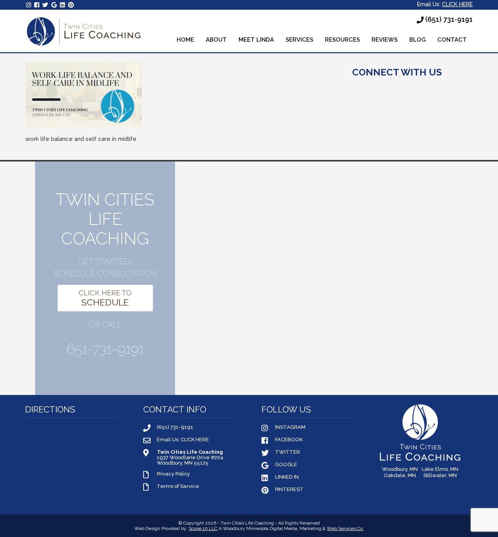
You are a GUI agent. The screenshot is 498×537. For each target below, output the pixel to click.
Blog (417, 39)
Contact (452, 39)
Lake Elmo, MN (440, 469)
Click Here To (105, 298)
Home (185, 39)
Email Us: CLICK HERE (183, 439)
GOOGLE (286, 464)
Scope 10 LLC (203, 528)
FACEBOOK (289, 439)
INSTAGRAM (290, 427)
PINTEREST (289, 489)
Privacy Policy (173, 474)
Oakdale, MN (400, 475)
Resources (342, 39)
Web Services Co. (345, 528)
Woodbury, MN (400, 469)
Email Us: (445, 4)
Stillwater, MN (440, 475)
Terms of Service (178, 486)
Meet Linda (256, 39)
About (216, 39)
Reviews (385, 39)
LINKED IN (287, 477)
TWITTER (287, 452)
